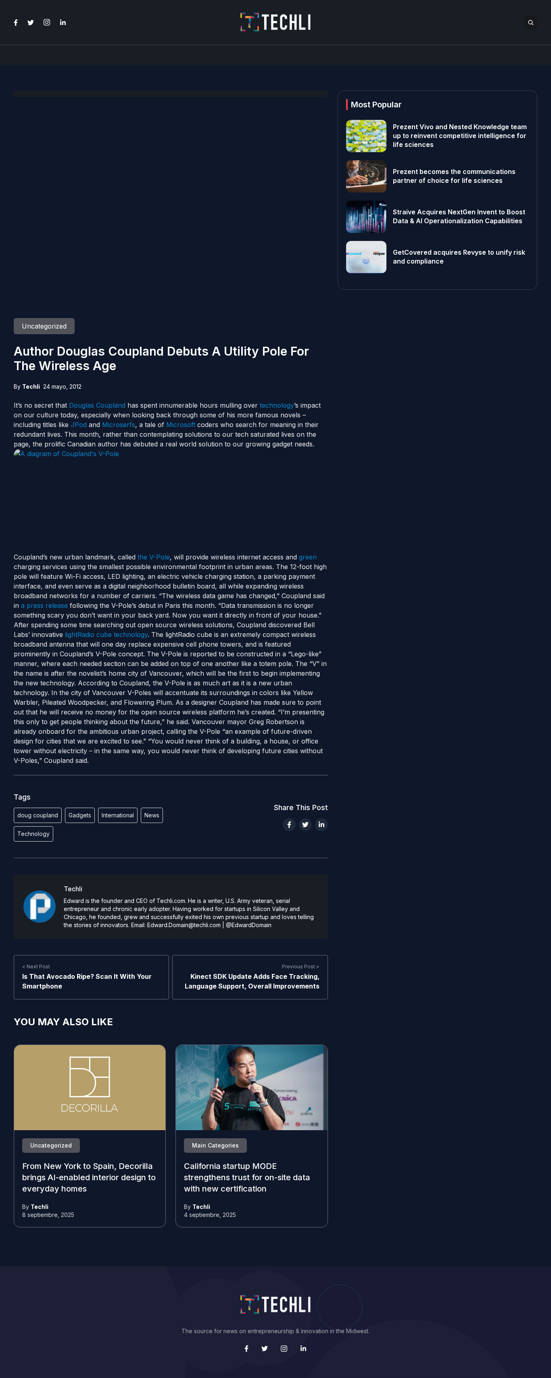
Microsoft (180, 425)
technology (277, 405)
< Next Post (36, 966)
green (308, 557)
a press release (44, 605)
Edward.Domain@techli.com (184, 924)
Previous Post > (300, 966)
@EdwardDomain (248, 924)
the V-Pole (154, 557)
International (118, 815)
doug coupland (37, 815)
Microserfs (118, 425)
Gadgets (80, 815)
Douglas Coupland (97, 405)
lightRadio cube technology (106, 634)
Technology (33, 833)
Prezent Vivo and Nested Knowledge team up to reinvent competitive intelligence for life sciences (460, 136)
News (151, 815)
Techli (31, 386)
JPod (79, 425)
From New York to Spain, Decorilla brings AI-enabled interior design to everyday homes (89, 1178)
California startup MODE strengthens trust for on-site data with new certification (247, 1178)
